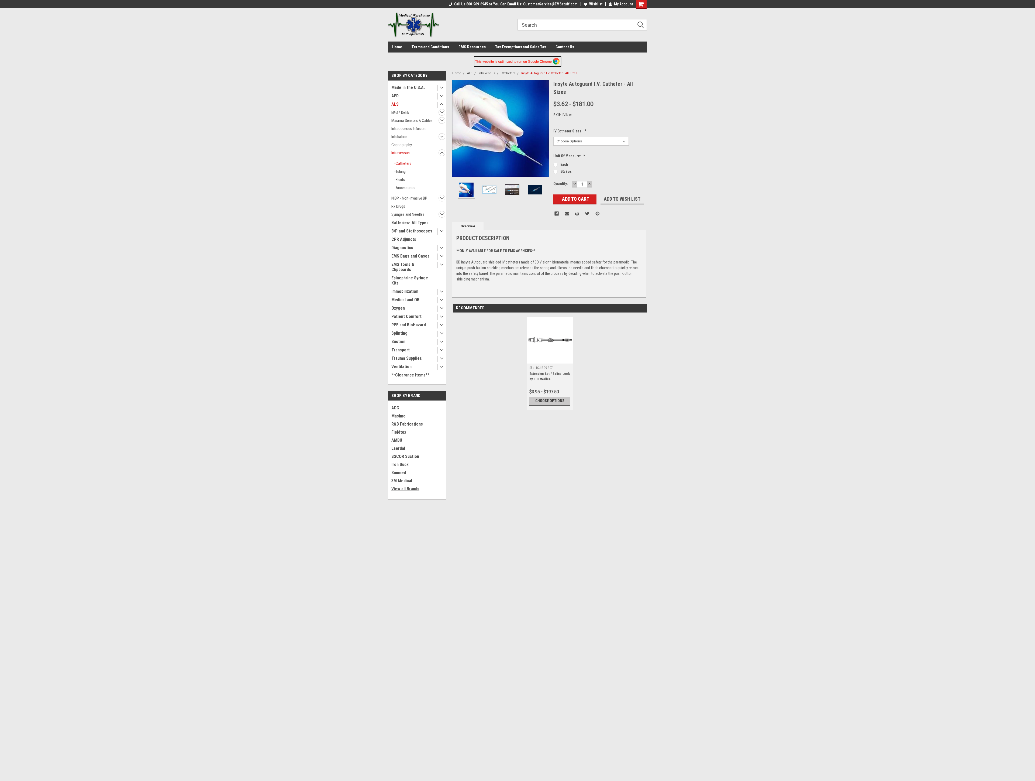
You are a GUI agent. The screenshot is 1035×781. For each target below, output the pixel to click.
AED (395, 95)
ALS (395, 104)
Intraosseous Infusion (408, 128)
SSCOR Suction (405, 456)
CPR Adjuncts (403, 239)
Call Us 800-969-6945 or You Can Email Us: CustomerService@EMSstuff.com (516, 4)
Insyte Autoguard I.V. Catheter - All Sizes (549, 73)
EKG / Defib (400, 112)
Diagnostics (402, 247)
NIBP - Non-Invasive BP (409, 198)
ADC (395, 407)
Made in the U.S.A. (408, 87)
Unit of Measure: (569, 156)
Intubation (399, 136)
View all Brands (405, 488)
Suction (398, 341)
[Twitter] (587, 213)
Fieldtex (398, 432)
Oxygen (398, 308)
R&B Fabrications (407, 424)
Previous (457, 128)
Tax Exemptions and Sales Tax (520, 46)
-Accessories (404, 187)
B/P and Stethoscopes (411, 231)
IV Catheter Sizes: (569, 131)
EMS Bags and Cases (410, 256)
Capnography (401, 144)
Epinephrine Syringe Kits (409, 280)
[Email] (567, 213)
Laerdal (398, 448)
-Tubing (400, 171)
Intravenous (400, 152)
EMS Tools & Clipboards (402, 267)
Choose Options (549, 401)
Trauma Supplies (406, 358)
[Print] (577, 213)
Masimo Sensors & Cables (412, 120)
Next (544, 128)
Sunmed (398, 472)
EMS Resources (472, 46)
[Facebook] (556, 213)
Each (564, 164)
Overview (468, 226)
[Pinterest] (597, 213)
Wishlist (595, 4)
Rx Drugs (398, 206)
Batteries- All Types (410, 222)
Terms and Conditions (430, 46)
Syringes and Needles (408, 214)
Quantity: (560, 183)
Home (397, 46)
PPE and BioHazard (408, 324)
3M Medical (401, 480)
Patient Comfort (406, 316)
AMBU (396, 440)
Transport (400, 349)
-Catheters (402, 163)
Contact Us (565, 46)
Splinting (399, 333)
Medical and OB (405, 299)
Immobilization (404, 291)
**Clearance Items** (410, 375)
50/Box (565, 171)
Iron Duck (400, 464)
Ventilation (401, 366)
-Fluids (399, 179)
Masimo (398, 416)
